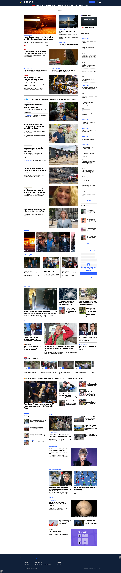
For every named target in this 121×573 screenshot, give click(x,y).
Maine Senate (45, 99)
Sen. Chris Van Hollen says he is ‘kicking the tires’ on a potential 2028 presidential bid (32, 347)
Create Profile (88, 274)
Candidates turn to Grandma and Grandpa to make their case (35, 115)
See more (89, 200)
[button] (52, 2)
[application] (40, 24)
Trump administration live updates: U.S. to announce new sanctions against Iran (89, 104)
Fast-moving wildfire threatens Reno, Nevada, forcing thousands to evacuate (89, 96)
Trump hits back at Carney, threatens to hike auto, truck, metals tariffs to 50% (33, 79)
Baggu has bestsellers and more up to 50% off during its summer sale (91, 230)
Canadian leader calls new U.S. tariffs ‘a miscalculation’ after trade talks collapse (34, 89)
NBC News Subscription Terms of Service (43, 564)
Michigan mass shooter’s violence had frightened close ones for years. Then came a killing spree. (35, 190)
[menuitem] (36, 2)
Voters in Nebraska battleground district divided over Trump (31, 371)
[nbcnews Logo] (21, 557)
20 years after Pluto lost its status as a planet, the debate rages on (57, 503)
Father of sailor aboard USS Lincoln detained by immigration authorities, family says (34, 126)
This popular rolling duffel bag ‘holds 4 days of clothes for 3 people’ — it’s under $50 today (91, 222)
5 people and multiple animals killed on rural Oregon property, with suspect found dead (89, 187)
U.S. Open (40, 378)
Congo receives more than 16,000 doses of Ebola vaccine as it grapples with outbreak (90, 427)
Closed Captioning (60, 558)
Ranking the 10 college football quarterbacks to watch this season (91, 384)
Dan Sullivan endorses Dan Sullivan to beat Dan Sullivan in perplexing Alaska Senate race (88, 171)
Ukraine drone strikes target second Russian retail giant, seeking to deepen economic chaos (60, 436)
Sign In (91, 277)
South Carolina (52, 99)
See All (88, 243)
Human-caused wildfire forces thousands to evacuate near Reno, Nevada (35, 170)
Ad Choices (27, 564)
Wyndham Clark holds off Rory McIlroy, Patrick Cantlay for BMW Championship (91, 393)
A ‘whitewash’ (65, 271)
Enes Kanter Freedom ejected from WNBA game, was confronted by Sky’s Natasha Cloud (88, 163)
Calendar (74, 99)
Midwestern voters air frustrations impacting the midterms (64, 372)
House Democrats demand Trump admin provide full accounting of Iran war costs (38, 38)
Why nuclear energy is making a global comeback (67, 32)
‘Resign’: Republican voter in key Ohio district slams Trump (82, 371)
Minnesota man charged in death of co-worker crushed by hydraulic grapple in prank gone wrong (91, 312)
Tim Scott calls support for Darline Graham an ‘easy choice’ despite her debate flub (32, 339)
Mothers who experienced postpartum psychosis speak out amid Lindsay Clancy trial (63, 71)
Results (68, 99)
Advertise (59, 562)
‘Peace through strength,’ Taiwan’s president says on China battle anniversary (90, 436)
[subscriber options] (97, 2)
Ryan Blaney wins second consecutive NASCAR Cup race (91, 402)
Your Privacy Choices (42, 558)
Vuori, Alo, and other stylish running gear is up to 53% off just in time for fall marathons (91, 213)
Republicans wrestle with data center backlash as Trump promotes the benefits (33, 106)
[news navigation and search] (100, 2)
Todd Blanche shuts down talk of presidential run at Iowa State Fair (48, 371)
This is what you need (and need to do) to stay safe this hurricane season (91, 238)
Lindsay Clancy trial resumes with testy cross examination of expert (35, 52)
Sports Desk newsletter (78, 378)
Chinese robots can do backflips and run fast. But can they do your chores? (89, 41)
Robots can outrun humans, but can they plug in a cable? (85, 488)
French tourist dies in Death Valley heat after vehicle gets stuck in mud (89, 194)
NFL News (69, 378)
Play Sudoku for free (55, 531)
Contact (26, 558)
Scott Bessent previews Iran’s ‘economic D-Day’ (38, 45)
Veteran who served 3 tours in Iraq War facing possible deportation (34, 136)
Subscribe (59, 560)
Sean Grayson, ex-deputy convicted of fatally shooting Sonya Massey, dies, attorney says (40, 312)
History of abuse (28, 271)
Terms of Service (38, 562)
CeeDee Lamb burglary (49, 378)
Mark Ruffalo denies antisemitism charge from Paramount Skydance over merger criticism (60, 489)
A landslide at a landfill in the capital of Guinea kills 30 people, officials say (89, 155)
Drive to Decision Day (35, 99)
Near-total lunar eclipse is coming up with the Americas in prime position (90, 522)
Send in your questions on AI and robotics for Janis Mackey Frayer (34, 210)
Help (26, 560)
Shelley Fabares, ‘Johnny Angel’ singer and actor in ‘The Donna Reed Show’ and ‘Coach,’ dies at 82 (89, 57)
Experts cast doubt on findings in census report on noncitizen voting (87, 347)
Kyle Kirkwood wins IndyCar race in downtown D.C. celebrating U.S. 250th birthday (68, 395)
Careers (26, 562)
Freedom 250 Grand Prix (60, 378)
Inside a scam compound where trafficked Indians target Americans (34, 149)
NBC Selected (59, 564)
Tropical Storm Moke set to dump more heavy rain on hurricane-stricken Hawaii (89, 79)
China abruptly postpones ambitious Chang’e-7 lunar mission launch (87, 179)
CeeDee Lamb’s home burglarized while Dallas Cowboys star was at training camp (71, 402)
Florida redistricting (61, 99)
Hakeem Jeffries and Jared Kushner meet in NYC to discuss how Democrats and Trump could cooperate (88, 338)
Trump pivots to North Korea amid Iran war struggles (68, 45)
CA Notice (37, 560)
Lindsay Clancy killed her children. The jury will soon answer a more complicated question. (36, 71)
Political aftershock (48, 271)
